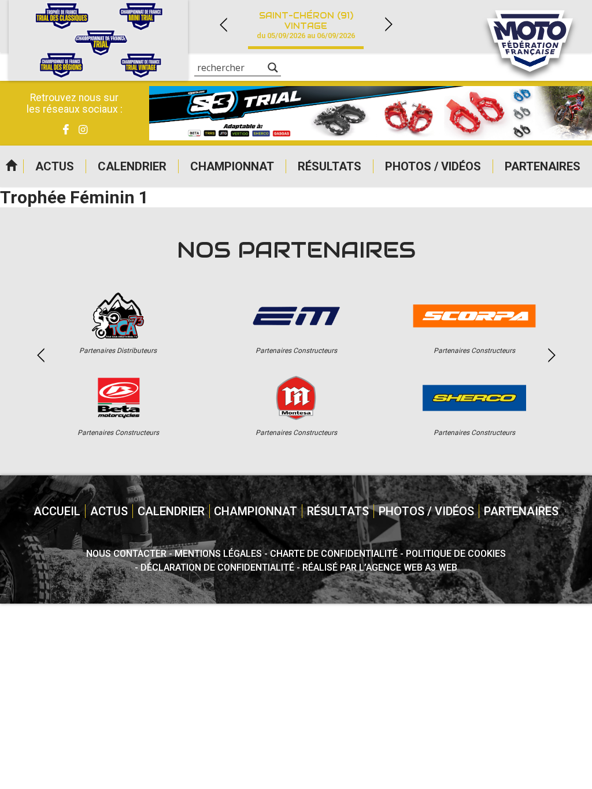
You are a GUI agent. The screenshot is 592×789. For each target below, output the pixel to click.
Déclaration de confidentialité (217, 567)
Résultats (329, 166)
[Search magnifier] (273, 67)
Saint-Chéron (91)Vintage (306, 25)
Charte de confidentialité (334, 553)
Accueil (11, 166)
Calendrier (132, 166)
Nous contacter (126, 553)
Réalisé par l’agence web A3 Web (379, 567)
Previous (223, 24)
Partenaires (542, 166)
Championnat (232, 166)
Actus (54, 166)
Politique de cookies (456, 553)
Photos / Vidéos (433, 166)
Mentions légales (218, 553)
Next (388, 24)
